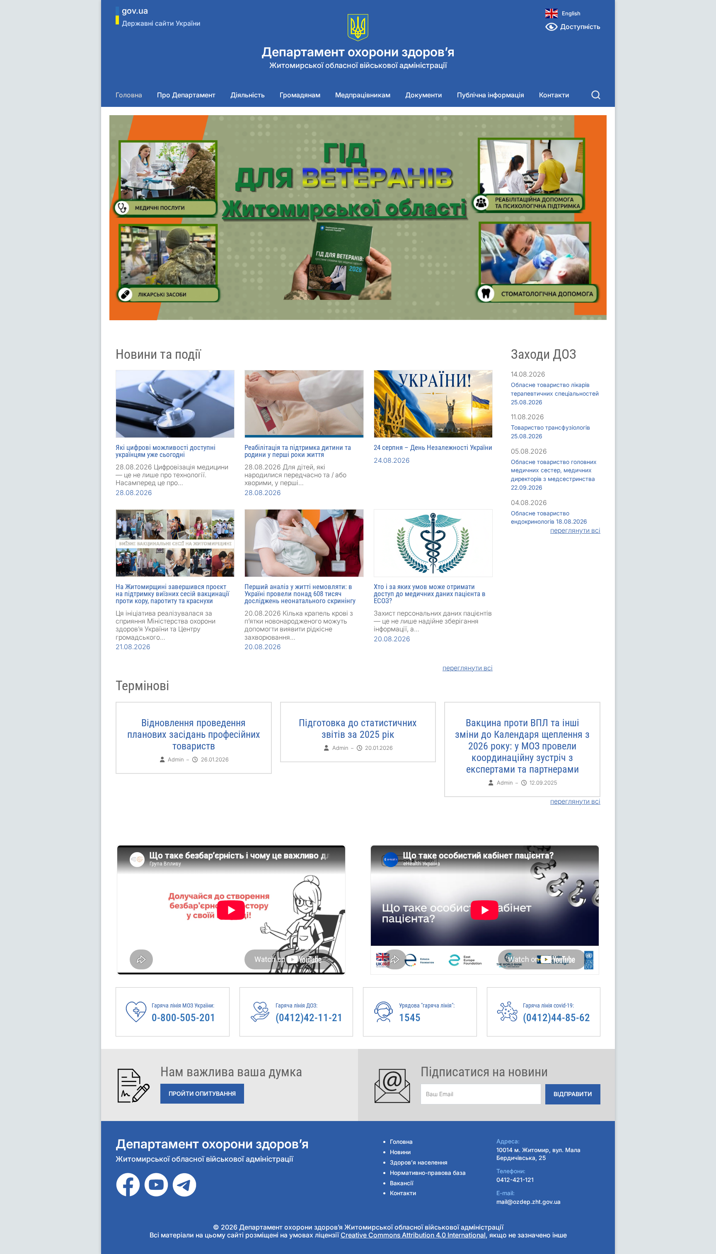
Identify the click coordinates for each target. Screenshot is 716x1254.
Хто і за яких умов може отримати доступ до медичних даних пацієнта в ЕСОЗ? (430, 593)
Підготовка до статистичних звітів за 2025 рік (358, 728)
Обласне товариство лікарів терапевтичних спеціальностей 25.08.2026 (555, 393)
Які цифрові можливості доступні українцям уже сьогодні (165, 451)
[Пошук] (595, 94)
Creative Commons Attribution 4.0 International (413, 1235)
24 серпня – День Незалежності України (433, 447)
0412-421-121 (515, 1179)
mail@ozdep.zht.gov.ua (528, 1201)
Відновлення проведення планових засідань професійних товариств (193, 734)
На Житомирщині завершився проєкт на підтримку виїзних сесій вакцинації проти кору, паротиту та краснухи (172, 593)
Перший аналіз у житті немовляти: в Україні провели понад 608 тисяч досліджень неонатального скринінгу (300, 593)
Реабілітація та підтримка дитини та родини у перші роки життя (297, 451)
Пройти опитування (202, 1093)
